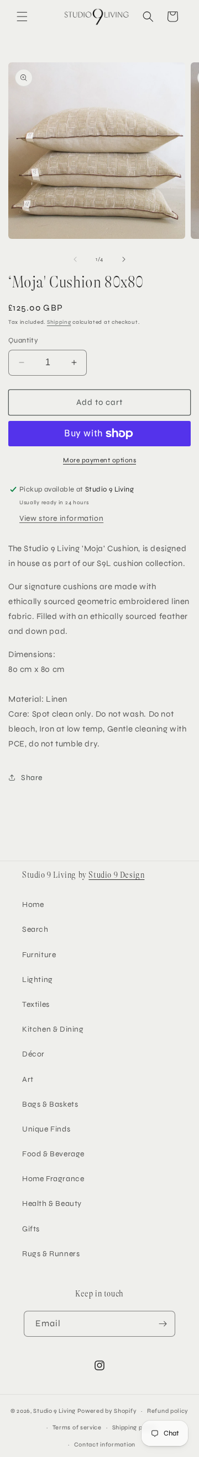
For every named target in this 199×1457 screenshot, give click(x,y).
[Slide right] (124, 259)
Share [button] (32, 777)
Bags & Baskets (50, 1104)
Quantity (23, 340)
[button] (22, 16)
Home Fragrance (53, 1178)
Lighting (37, 979)
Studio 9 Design (116, 875)
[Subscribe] (162, 1324)
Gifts (31, 1229)
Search (35, 929)
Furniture (39, 954)
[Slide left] (75, 259)
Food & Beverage (53, 1154)
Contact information (104, 1444)
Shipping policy (135, 1427)
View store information (61, 518)
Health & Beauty (52, 1203)
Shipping (59, 322)
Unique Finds (46, 1129)
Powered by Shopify (107, 1411)
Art (28, 1079)
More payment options (99, 460)
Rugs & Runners (51, 1253)
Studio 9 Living (54, 1411)
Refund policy (167, 1411)
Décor (33, 1054)
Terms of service (77, 1427)
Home (33, 904)
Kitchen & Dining (53, 1029)
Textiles (36, 1004)
